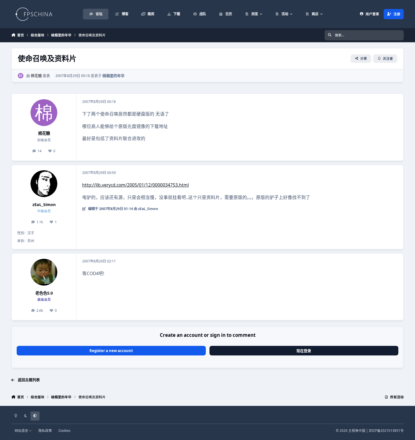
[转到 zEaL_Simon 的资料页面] (43, 183)
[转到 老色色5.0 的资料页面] (43, 272)
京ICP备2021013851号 (386, 430)
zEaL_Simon (44, 204)
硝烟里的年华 (113, 75)
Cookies (64, 430)
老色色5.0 (44, 293)
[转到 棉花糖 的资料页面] (20, 76)
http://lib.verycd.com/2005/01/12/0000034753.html (135, 185)
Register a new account (111, 350)
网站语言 (22, 430)
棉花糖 (36, 75)
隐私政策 (45, 430)
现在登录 (303, 350)
